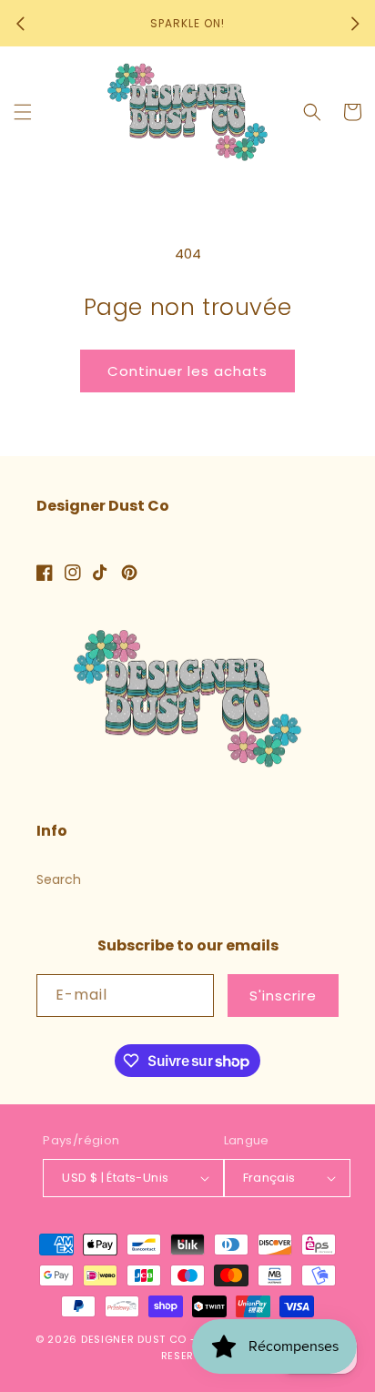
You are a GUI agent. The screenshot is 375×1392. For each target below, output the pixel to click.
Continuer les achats (187, 371)
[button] (23, 112)
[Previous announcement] (20, 24)
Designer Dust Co (134, 1339)
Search (58, 879)
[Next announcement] (355, 24)
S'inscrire (283, 995)
